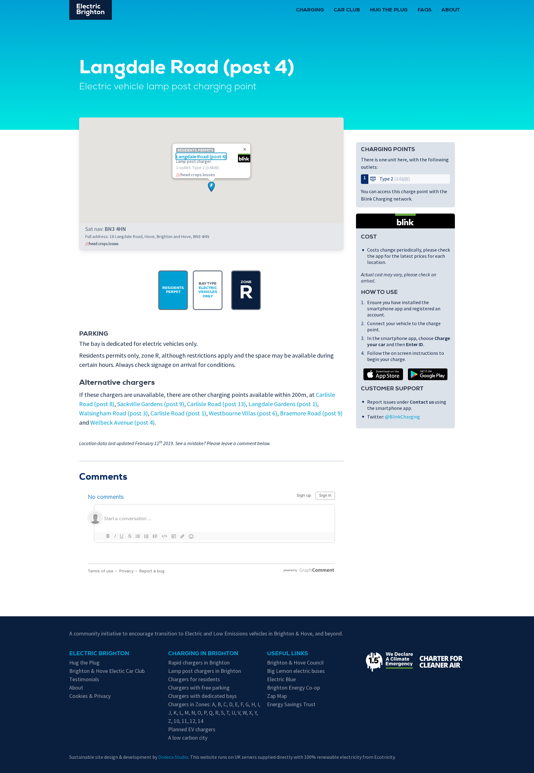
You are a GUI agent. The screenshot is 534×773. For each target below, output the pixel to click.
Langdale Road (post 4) (201, 156)
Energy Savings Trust (291, 704)
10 (176, 720)
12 (192, 720)
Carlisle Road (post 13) (216, 404)
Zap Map (277, 695)
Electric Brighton (99, 654)
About (450, 10)
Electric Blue (281, 679)
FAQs (424, 10)
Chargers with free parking (199, 687)
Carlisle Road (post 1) (178, 413)
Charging (310, 10)
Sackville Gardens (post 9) (150, 404)
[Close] (244, 149)
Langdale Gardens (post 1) (282, 404)
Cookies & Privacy (90, 695)
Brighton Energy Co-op (293, 687)
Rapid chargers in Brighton (199, 662)
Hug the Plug (389, 10)
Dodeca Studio (173, 757)
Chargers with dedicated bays (202, 695)
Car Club (347, 10)
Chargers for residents (194, 679)
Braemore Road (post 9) (311, 413)
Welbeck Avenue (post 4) (122, 422)
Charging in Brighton (203, 654)
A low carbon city (187, 737)
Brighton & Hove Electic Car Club (107, 670)
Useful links (287, 654)
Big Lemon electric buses (296, 670)
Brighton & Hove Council (295, 662)
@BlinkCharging (402, 417)
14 (200, 720)
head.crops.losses (101, 243)
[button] (211, 187)
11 (184, 720)
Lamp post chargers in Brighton (204, 670)
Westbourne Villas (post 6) (243, 413)
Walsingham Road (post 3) (113, 413)
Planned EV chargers (191, 729)
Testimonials (84, 679)
